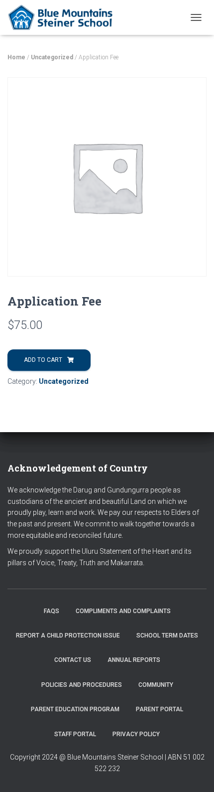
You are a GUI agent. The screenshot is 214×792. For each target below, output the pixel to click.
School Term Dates (167, 635)
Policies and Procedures (81, 684)
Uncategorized (52, 57)
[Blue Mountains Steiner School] (65, 17)
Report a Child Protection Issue (68, 635)
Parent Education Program (75, 709)
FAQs (51, 611)
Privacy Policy (136, 734)
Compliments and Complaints (123, 611)
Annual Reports (133, 659)
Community (155, 684)
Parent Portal (159, 709)
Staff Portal (75, 734)
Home (16, 57)
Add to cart (43, 359)
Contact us (72, 659)
